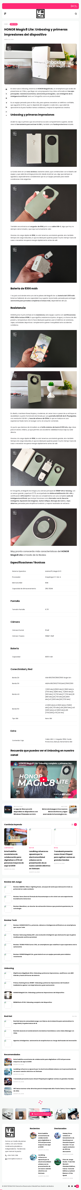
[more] (6, 115)
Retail (56, 848)
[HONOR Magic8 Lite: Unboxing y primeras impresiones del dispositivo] (8, 995)
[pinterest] (6, 98)
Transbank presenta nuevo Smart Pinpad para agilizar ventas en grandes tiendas (43, 1079)
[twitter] (6, 93)
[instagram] (72, 1186)
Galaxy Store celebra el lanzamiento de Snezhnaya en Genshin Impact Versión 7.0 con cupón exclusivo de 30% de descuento (69, 1142)
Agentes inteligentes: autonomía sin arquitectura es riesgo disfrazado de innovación (45, 1041)
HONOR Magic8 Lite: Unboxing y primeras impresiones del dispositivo (38, 992)
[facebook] (6, 89)
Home (6, 24)
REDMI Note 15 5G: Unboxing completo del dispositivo (32, 1002)
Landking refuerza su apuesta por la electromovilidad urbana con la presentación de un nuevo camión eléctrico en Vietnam (39, 860)
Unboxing (13, 24)
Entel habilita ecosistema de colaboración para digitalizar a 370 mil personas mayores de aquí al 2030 (44, 1140)
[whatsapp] (6, 111)
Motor (31, 848)
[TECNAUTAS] (40, 13)
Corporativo (8, 848)
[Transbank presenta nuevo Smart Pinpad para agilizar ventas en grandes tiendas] (65, 836)
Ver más (74, 1016)
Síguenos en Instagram (41, 1114)
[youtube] (75, 1186)
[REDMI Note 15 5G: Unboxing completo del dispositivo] (8, 1005)
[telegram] (6, 102)
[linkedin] (6, 107)
